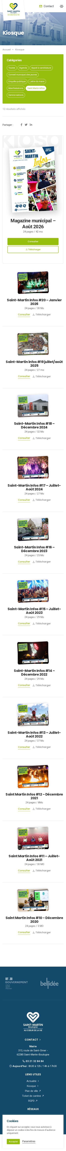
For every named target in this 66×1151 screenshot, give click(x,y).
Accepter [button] (13, 1141)
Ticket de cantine (32, 1095)
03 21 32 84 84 (34, 1061)
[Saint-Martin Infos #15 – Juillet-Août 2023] (33, 591)
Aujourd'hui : (34, 1066)
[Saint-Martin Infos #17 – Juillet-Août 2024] (33, 467)
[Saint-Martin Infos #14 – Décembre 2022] (33, 652)
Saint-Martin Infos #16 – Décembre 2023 (34, 549)
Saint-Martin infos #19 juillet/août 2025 (34, 363)
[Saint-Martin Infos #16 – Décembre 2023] (33, 529)
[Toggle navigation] (61, 6)
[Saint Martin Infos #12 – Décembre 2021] (33, 776)
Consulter (33, 241)
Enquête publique (17, 81)
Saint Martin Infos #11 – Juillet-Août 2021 (34, 858)
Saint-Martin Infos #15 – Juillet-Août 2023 (34, 611)
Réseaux (33, 1109)
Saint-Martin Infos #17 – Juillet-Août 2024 (34, 487)
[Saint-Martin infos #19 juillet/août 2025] (33, 343)
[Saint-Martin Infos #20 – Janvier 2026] (33, 282)
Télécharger (34, 249)
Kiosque (19, 49)
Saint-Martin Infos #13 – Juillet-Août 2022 (34, 734)
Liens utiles (33, 1074)
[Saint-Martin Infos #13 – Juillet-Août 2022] (33, 714)
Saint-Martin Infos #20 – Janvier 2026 (34, 302)
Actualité (32, 1081)
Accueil (7, 49)
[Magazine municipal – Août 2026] (33, 177)
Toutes (11, 68)
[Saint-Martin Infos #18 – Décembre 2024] (33, 405)
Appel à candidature (41, 68)
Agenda (23, 68)
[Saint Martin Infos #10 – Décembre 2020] (33, 899)
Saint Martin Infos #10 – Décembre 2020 (34, 919)
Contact (48, 6)
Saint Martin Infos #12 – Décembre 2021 (34, 796)
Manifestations (15, 88)
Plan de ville (32, 1090)
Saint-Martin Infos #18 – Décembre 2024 (34, 425)
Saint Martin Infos (36, 88)
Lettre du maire (37, 81)
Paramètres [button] (28, 1141)
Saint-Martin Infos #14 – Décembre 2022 (34, 672)
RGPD (31, 1100)
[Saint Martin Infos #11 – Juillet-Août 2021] (33, 838)
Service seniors (15, 95)
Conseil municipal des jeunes (22, 74)
